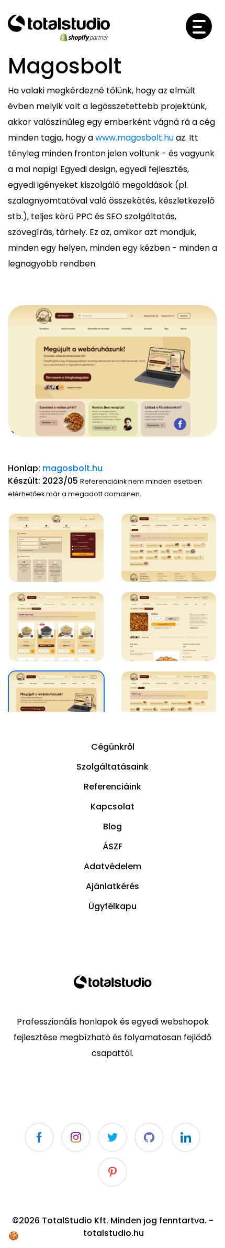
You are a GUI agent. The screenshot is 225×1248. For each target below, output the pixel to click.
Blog (112, 826)
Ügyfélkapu (112, 906)
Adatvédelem (112, 866)
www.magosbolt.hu (134, 138)
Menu (199, 26)
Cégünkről (112, 747)
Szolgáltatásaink (112, 767)
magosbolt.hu (72, 468)
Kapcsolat (112, 807)
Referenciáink (112, 787)
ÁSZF (112, 846)
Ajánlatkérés (112, 886)
